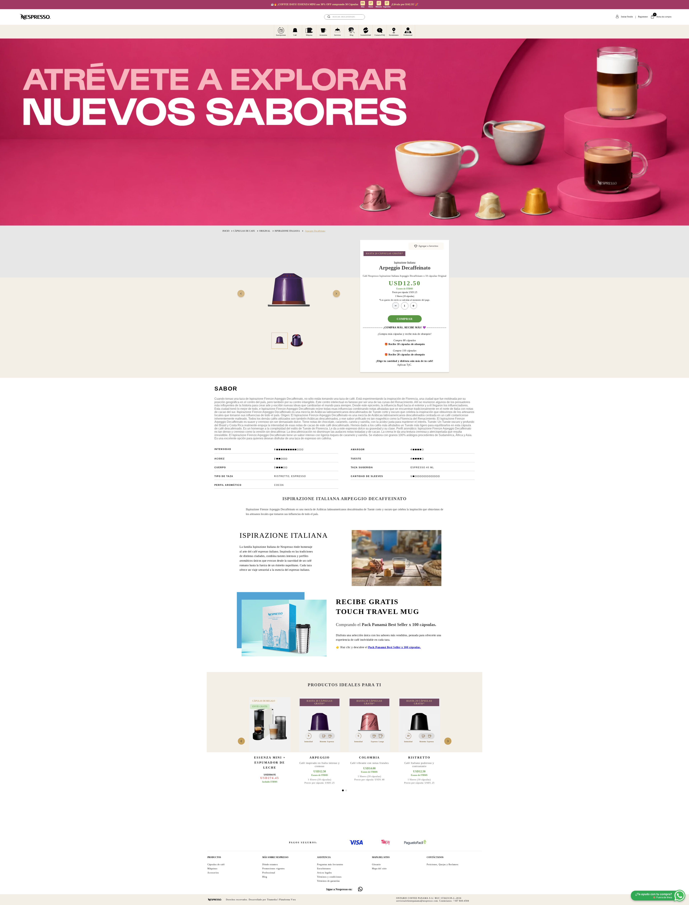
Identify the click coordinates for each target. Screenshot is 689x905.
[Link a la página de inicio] (226, 231)
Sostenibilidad (365, 35)
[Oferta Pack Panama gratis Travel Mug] (282, 655)
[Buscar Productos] (360, 17)
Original (264, 231)
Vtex (293, 899)
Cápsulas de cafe (244, 231)
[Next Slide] (448, 741)
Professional (408, 35)
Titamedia (272, 899)
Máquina (309, 35)
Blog (351, 35)
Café (295, 35)
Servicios (337, 35)
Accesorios (323, 35)
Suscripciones (281, 35)
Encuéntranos (394, 35)
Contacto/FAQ (379, 35)
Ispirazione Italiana (287, 231)
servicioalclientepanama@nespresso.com (417, 901)
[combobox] (344, 17)
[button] (343, 790)
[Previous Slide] (241, 741)
